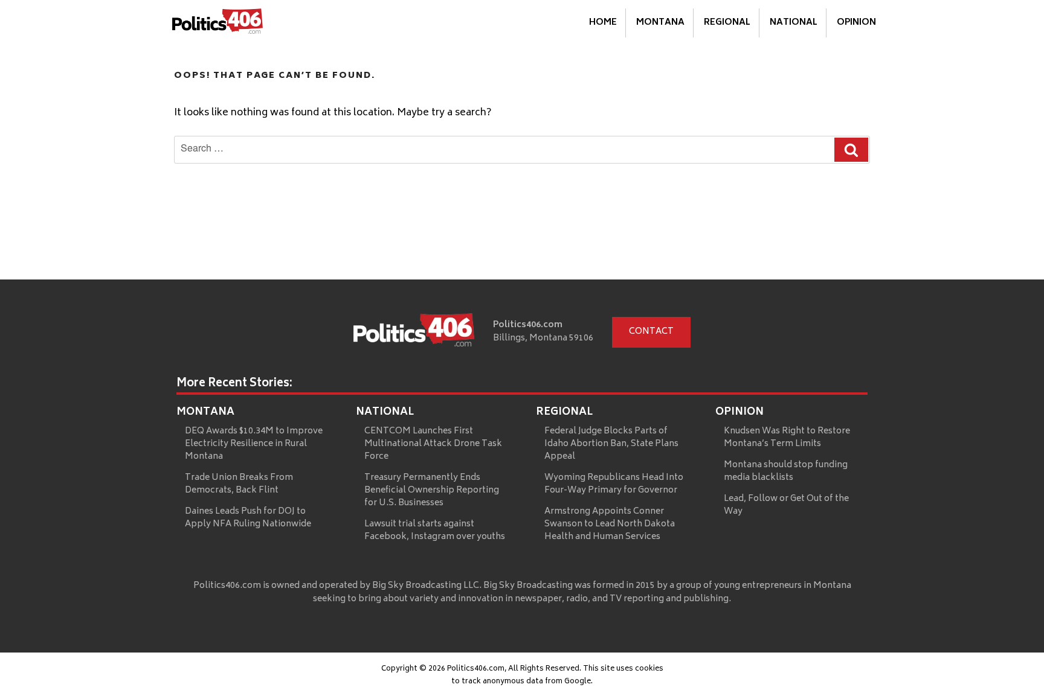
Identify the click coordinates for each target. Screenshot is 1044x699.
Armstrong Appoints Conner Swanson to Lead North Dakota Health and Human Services (609, 524)
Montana (660, 22)
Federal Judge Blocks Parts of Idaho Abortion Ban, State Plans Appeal (611, 444)
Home (603, 22)
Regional (727, 22)
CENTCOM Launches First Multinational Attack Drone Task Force (433, 444)
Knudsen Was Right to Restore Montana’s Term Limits (787, 438)
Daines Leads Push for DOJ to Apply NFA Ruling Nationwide (248, 518)
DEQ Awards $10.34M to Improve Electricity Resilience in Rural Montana (254, 444)
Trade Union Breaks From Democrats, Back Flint (239, 484)
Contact (651, 331)
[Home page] (413, 332)
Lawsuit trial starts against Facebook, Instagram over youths (434, 530)
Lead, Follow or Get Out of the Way (786, 505)
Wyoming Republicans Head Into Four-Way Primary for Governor (613, 484)
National (793, 22)
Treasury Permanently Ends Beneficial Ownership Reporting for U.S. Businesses (431, 490)
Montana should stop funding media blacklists (786, 471)
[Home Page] (217, 23)
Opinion (856, 22)
